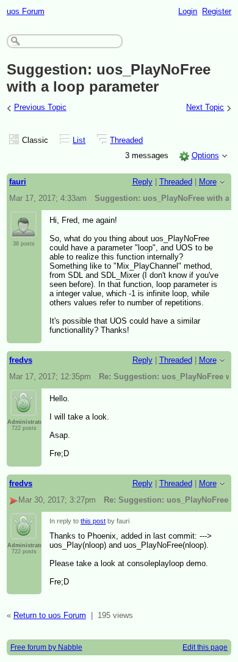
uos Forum (26, 11)
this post (93, 521)
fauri (17, 181)
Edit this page (205, 647)
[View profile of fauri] (23, 230)
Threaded (126, 140)
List (79, 140)
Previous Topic (40, 107)
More (208, 181)
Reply (142, 181)
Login (187, 11)
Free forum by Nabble (46, 647)
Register (216, 11)
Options (205, 155)
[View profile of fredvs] (23, 408)
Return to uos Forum (49, 615)
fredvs (20, 360)
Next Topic (205, 107)
